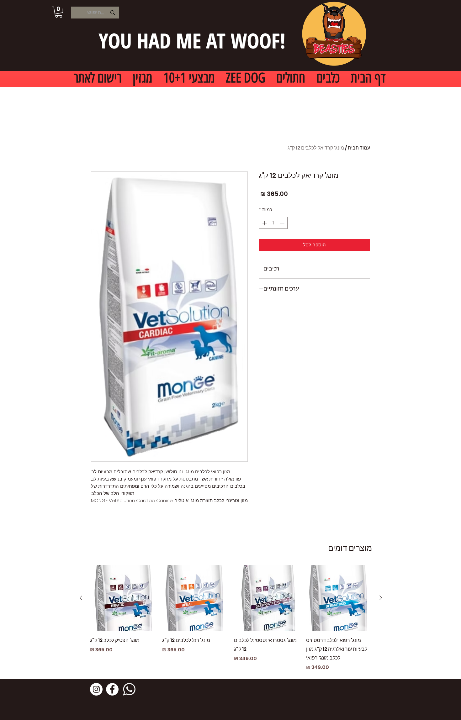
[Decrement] (282, 223)
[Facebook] (112, 689)
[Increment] (264, 223)
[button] (58, 12)
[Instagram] (96, 689)
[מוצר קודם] (380, 598)
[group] (230, 618)
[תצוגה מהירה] (339, 598)
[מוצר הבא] (81, 598)
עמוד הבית (359, 147)
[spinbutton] (273, 223)
